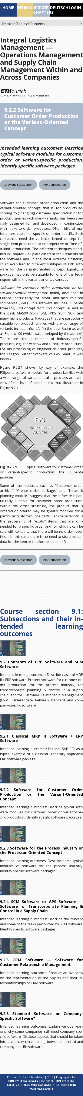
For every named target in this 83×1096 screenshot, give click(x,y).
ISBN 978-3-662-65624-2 (23, 1081)
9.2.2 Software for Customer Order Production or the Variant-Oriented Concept (41, 794)
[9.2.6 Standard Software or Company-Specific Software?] (13, 999)
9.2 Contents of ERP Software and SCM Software (41, 664)
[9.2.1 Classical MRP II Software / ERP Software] (13, 722)
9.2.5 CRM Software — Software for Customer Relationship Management (41, 962)
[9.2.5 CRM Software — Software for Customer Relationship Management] (13, 946)
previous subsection (18, 185)
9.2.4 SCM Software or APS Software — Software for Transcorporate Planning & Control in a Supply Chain (41, 906)
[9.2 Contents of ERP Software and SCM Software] (13, 648)
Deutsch (58, 7)
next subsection (54, 185)
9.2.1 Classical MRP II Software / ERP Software (41, 738)
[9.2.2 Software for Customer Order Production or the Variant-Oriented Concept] (13, 775)
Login (75, 7)
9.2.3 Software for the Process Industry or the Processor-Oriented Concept (41, 850)
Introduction (25, 7)
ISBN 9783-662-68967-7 (39, 1085)
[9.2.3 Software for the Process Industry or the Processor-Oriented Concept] (13, 834)
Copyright (62, 1077)
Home (8, 7)
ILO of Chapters (41, 10)
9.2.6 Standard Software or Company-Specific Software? (41, 1016)
